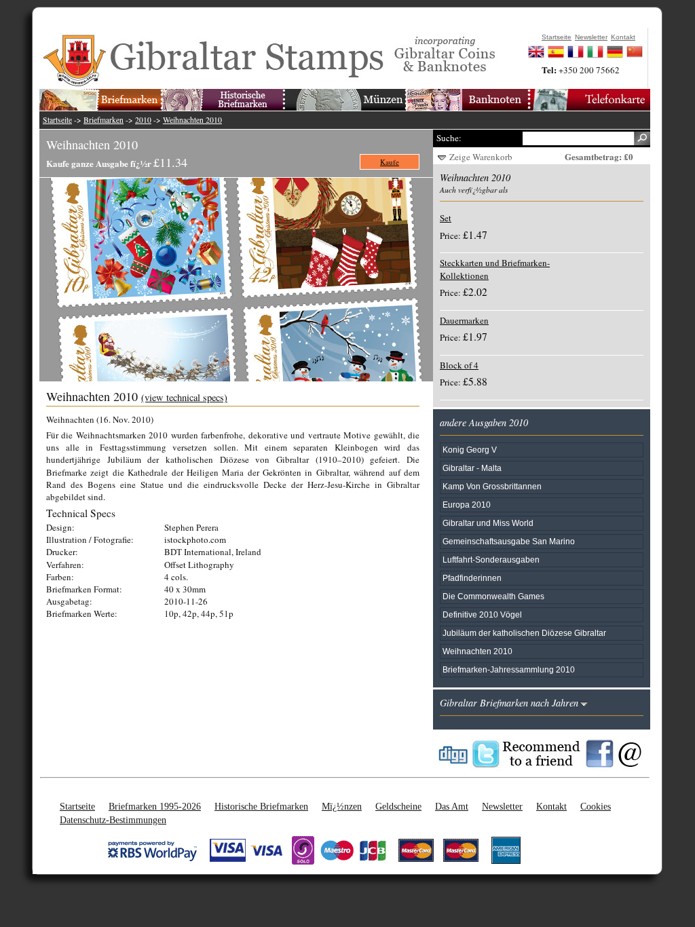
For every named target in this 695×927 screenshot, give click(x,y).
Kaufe (389, 162)
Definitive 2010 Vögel (482, 614)
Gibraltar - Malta (472, 467)
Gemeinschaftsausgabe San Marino (509, 541)
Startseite (57, 120)
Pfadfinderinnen (472, 577)
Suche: (449, 138)
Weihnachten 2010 (192, 120)
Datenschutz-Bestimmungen (113, 819)
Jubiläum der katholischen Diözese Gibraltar (524, 632)
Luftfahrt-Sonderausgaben (491, 559)
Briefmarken (103, 120)
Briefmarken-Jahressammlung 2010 (509, 669)
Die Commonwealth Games (493, 596)
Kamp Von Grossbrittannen (492, 486)
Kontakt (551, 806)
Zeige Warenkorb (480, 157)
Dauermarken (464, 320)
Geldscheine (398, 806)
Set (445, 218)
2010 (143, 120)
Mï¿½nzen (342, 806)
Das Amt (451, 806)
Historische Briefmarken (261, 806)
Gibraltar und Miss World (488, 522)
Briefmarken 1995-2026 (155, 806)
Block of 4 (459, 365)
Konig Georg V (470, 449)
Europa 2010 (467, 504)
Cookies (595, 806)
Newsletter (502, 806)
